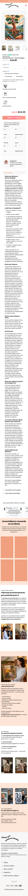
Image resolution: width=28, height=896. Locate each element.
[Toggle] (3, 173)
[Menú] (1, 5)
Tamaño (8, 64)
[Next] (24, 27)
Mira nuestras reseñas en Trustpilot (14, 503)
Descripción (8, 173)
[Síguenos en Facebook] (12, 881)
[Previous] (3, 27)
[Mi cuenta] (22, 5)
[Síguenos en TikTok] (16, 881)
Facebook (14, 475)
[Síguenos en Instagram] (14, 881)
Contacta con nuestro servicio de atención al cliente (16, 164)
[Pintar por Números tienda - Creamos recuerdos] (12, 5)
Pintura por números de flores (13, 328)
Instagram (8, 475)
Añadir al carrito (13, 118)
